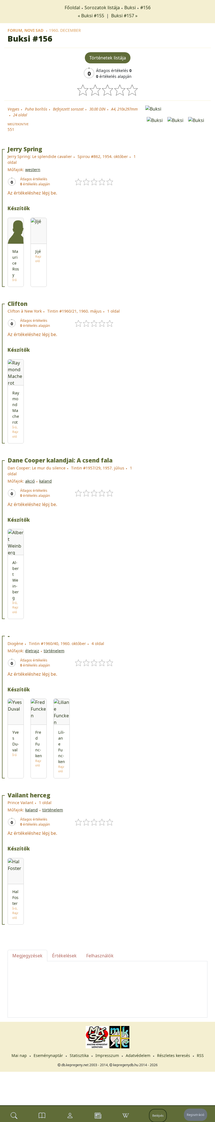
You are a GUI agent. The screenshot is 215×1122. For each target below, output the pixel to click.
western (32, 169)
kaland (45, 481)
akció (30, 481)
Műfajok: (16, 169)
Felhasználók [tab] (100, 956)
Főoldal (72, 7)
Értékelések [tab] (64, 956)
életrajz (32, 650)
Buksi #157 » (124, 16)
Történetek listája (107, 58)
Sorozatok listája (102, 7)
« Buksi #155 (91, 16)
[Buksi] (176, 108)
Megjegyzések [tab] (27, 956)
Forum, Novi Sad (25, 30)
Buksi (130, 7)
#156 (145, 7)
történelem (54, 650)
